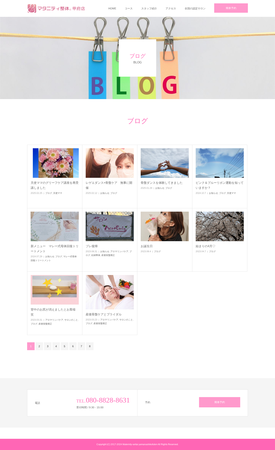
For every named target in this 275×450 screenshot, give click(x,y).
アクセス (171, 8)
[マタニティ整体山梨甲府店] (57, 8)
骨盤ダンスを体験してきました (162, 182)
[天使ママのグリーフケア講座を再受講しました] (55, 163)
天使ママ (57, 193)
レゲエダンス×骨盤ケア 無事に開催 (109, 185)
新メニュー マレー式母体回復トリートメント (55, 249)
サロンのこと (71, 320)
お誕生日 (156, 246)
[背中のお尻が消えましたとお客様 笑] (55, 290)
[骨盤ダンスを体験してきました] (165, 163)
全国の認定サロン (195, 8)
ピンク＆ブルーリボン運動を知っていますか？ (220, 185)
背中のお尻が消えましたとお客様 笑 (55, 312)
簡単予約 (231, 8)
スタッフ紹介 (149, 8)
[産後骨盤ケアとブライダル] (110, 292)
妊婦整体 (95, 255)
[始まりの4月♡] (220, 226)
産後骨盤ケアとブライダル (110, 314)
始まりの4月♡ (214, 246)
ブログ (48, 193)
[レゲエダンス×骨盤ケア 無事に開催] (110, 163)
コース (129, 8)
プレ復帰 (101, 246)
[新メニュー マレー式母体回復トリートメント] (55, 226)
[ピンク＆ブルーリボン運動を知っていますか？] (220, 163)
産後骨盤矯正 (108, 255)
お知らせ (104, 193)
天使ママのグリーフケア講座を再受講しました (55, 185)
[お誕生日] (165, 226)
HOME (112, 8)
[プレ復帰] (110, 226)
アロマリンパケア (119, 251)
